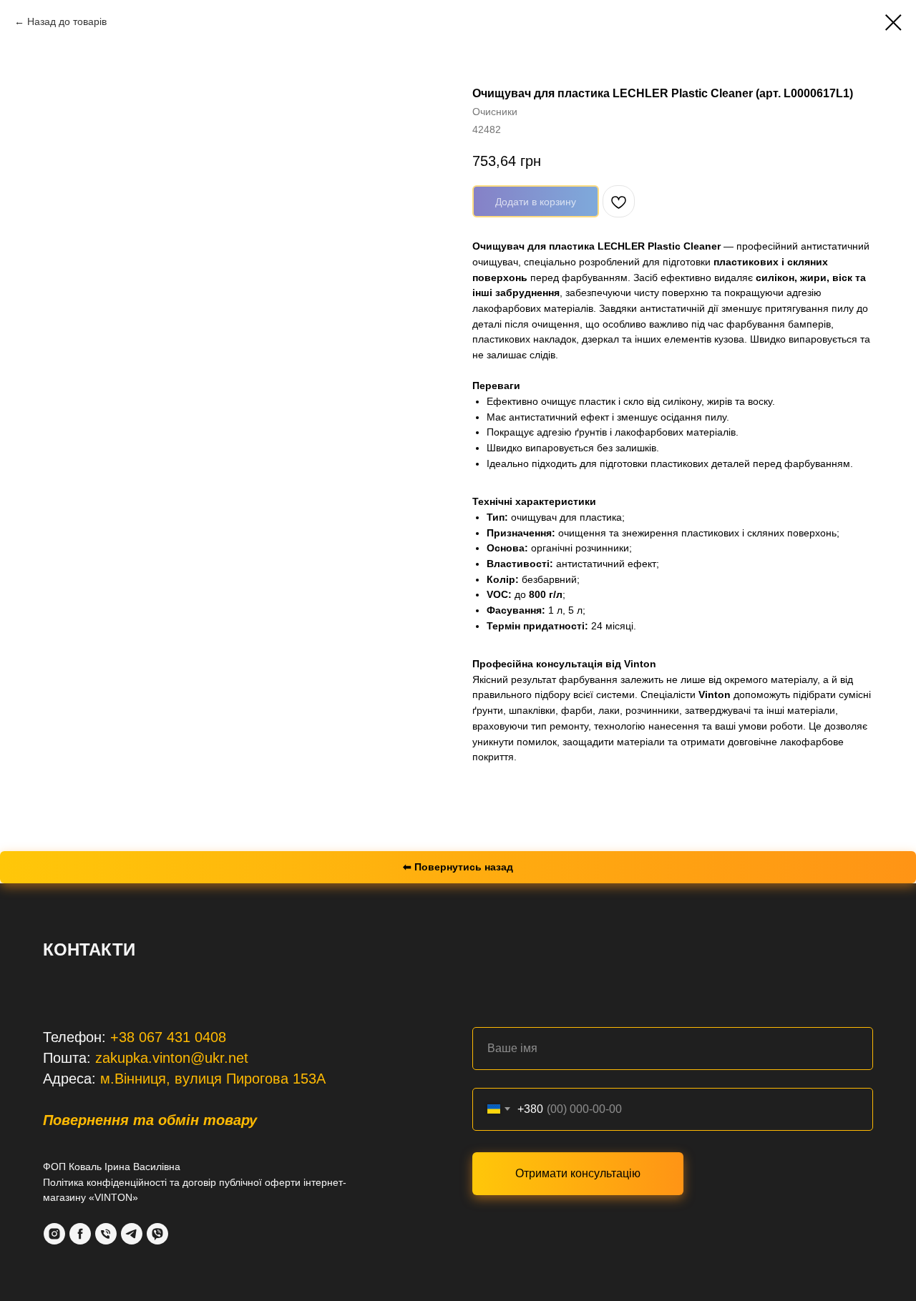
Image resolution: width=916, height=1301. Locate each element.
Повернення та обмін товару (150, 1120)
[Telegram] (131, 1233)
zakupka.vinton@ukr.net (171, 1058)
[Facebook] (80, 1233)
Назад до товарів (67, 21)
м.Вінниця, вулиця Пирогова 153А (213, 1078)
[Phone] (106, 1233)
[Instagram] (54, 1233)
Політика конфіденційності (105, 1182)
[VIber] (157, 1233)
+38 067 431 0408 (168, 1037)
